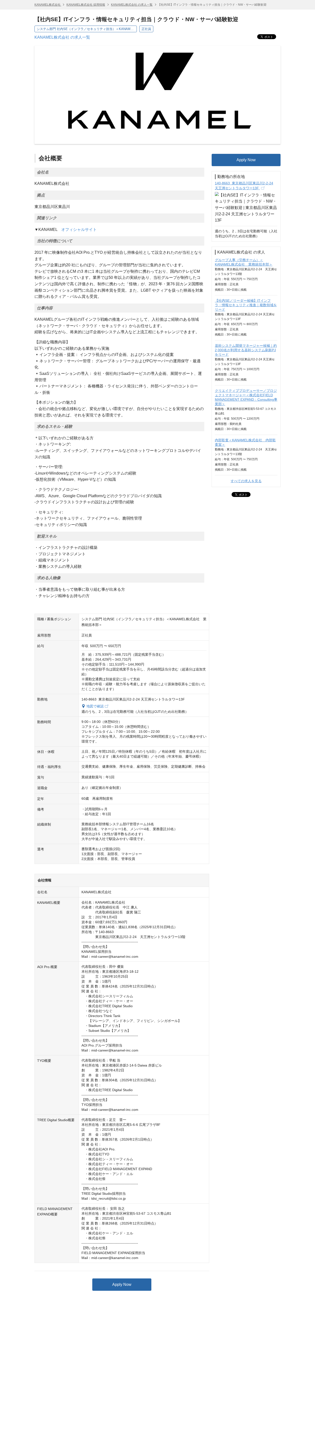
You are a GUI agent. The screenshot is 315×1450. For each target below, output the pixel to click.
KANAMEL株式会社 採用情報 (85, 4)
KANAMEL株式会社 (47, 4)
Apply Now (121, 1284)
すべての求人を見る (246, 481)
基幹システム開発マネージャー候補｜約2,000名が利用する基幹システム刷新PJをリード (246, 350)
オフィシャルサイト (79, 229)
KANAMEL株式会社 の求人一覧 (132, 4)
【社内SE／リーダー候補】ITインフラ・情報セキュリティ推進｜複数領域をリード (246, 305)
